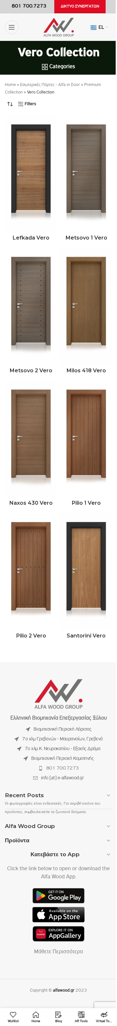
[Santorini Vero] (86, 571)
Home (10, 84)
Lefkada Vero (30, 237)
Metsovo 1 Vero (86, 237)
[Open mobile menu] (12, 27)
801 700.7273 (62, 768)
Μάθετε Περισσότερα (58, 952)
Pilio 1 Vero (86, 503)
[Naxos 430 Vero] (31, 439)
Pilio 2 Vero (31, 635)
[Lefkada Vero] (31, 174)
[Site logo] (58, 27)
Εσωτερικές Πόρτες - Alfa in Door (50, 84)
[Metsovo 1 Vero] (86, 174)
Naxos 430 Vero (31, 503)
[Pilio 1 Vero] (86, 439)
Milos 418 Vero (86, 370)
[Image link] (58, 694)
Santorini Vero (86, 635)
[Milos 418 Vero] (86, 306)
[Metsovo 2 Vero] (31, 306)
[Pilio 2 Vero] (31, 571)
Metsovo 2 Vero (30, 370)
